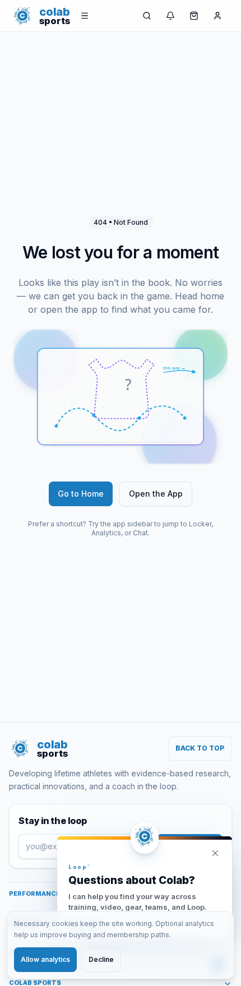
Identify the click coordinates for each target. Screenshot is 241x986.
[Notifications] (170, 15)
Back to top (200, 748)
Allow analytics (45, 959)
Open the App (156, 493)
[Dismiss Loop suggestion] (215, 853)
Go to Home (81, 493)
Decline (101, 959)
